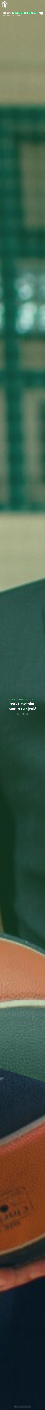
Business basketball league (20, 13)
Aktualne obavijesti (16, 699)
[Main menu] (41, 13)
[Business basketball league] (6, 4)
